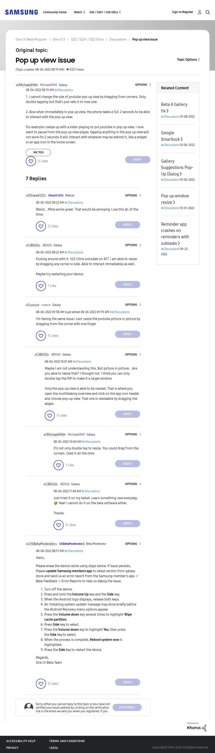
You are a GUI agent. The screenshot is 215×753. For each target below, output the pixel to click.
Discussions (117, 39)
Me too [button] (38, 152)
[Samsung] (21, 12)
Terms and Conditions (67, 741)
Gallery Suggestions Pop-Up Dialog (177, 167)
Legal (53, 748)
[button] (143, 85)
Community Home (55, 12)
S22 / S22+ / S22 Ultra (87, 39)
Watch (78, 12)
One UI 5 (59, 39)
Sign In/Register (182, 12)
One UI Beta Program (31, 39)
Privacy (12, 748)
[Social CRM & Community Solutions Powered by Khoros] (196, 727)
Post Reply (127, 707)
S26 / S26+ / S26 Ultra (103, 12)
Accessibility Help (20, 741)
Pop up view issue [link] (145, 39)
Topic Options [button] (187, 60)
